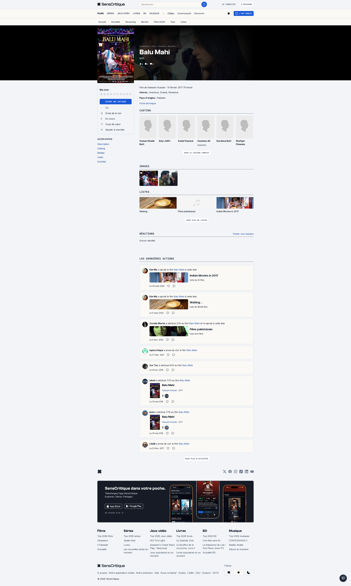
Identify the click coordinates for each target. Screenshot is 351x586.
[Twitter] (224, 472)
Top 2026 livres (184, 536)
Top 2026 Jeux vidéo (161, 536)
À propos (102, 572)
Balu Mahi (172, 46)
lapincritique (156, 350)
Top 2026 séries (132, 536)
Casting (145, 110)
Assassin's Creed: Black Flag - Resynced (162, 547)
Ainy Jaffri (164, 141)
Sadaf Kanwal (185, 141)
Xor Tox (153, 365)
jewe (152, 412)
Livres (181, 531)
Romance (173, 92)
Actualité (101, 549)
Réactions (146, 233)
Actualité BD (209, 552)
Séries (128, 531)
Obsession (102, 540)
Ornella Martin (157, 323)
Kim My (153, 269)
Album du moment (238, 549)
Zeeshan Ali (203, 141)
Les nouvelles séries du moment (136, 551)
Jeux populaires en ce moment (161, 554)
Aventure (162, 46)
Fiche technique (147, 103)
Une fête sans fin (211, 540)
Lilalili (152, 443)
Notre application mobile (121, 572)
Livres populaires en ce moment (188, 554)
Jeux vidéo (158, 531)
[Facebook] (230, 472)
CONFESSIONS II (238, 540)
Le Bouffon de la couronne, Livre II (185, 547)
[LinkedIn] (246, 472)
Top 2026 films (105, 536)
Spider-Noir (130, 540)
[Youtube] (252, 472)
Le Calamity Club (185, 540)
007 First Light (157, 540)
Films (154, 46)
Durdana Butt (223, 141)
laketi (152, 380)
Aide (156, 572)
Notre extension (144, 572)
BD (205, 531)
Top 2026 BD (209, 536)
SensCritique (144, 46)
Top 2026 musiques (239, 536)
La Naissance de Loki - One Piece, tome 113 (214, 547)
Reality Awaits (236, 545)
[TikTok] (241, 472)
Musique (235, 531)
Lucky (127, 545)
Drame (163, 92)
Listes (144, 191)
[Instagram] (235, 472)
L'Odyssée (102, 545)
